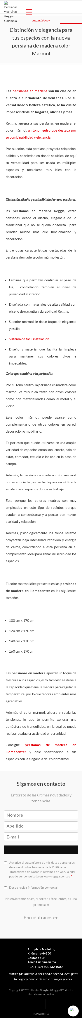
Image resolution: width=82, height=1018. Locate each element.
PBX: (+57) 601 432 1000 (45, 967)
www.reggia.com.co (57, 876)
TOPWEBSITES (41, 1013)
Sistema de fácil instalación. (29, 339)
